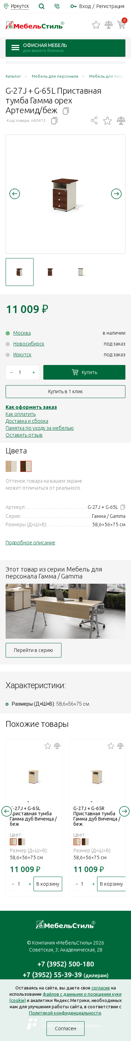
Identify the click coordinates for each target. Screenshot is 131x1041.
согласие (101, 987)
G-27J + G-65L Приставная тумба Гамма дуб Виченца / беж (11, 466)
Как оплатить (21, 414)
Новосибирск (28, 344)
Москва (22, 333)
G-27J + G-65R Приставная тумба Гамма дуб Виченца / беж (96, 816)
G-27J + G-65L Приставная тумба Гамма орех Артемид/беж (25, 466)
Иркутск (22, 354)
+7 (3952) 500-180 (65, 964)
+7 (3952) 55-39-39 (66, 975)
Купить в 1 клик (65, 391)
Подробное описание (30, 542)
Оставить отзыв (24, 435)
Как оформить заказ (31, 407)
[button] (14, 193)
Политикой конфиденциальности (65, 1012)
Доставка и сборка (27, 421)
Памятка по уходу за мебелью (40, 428)
